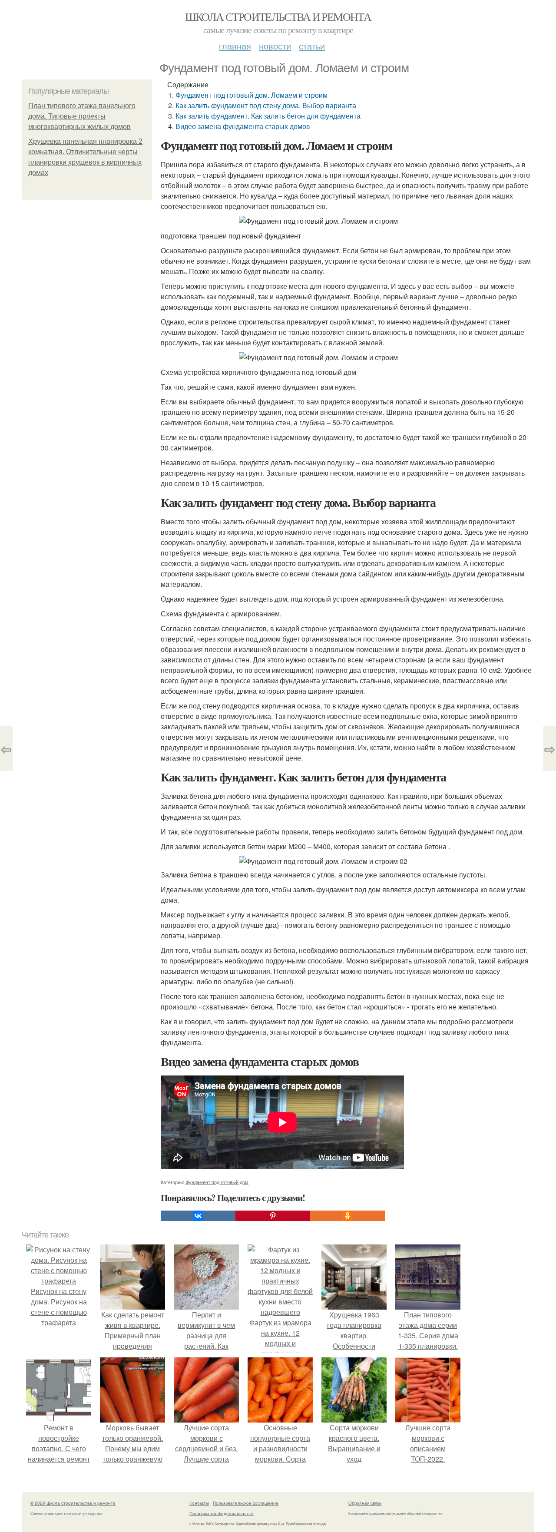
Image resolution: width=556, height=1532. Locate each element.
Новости (275, 46)
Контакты (199, 1503)
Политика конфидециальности (221, 1513)
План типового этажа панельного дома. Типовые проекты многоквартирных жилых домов (82, 116)
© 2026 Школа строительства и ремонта (73, 1503)
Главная (235, 46)
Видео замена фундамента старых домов (242, 126)
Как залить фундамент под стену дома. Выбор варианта (265, 105)
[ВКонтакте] (198, 1216)
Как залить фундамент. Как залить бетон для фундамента (268, 116)
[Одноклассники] (347, 1216)
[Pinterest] (272, 1216)
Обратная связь (364, 1503)
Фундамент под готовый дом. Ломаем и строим (251, 95)
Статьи (312, 46)
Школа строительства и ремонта (278, 16)
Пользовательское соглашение (245, 1503)
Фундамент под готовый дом (216, 1181)
